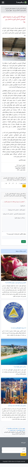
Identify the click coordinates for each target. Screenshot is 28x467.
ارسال (23, 241)
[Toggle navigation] (3, 2)
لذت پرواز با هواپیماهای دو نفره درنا (18, 328)
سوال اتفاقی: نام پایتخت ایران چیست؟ (16, 234)
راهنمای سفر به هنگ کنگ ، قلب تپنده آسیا (17, 405)
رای (24, 186)
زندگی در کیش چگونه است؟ (20, 367)
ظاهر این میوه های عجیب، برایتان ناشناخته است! (15, 283)
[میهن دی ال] (21, 2)
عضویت (23, 454)
